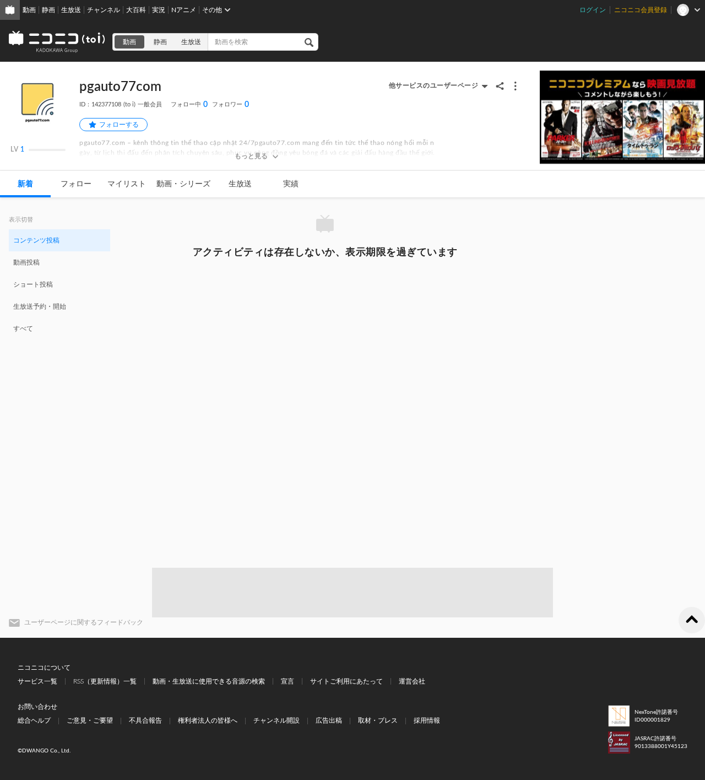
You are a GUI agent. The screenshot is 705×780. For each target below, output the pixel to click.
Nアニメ (183, 10)
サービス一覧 (37, 681)
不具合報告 (145, 720)
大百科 (136, 10)
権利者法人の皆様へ (207, 720)
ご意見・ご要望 (90, 720)
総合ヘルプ (34, 720)
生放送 (71, 10)
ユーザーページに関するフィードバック (83, 622)
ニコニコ (57, 42)
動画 (29, 10)
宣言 (287, 681)
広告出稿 (329, 720)
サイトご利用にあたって (346, 681)
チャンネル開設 (276, 720)
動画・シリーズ (183, 184)
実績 (291, 184)
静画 (48, 10)
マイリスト (126, 184)
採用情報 (427, 720)
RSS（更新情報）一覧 (105, 681)
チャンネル (103, 10)
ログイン (592, 10)
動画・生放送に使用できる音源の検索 (209, 681)
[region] (59, 284)
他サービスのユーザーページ (434, 85)
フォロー (76, 184)
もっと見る (251, 156)
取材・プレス (378, 720)
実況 (158, 10)
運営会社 (412, 681)
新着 (25, 184)
